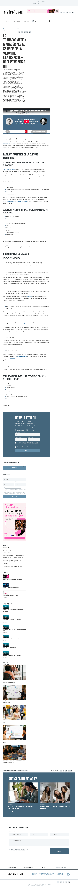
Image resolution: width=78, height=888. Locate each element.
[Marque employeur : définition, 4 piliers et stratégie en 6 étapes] (14, 712)
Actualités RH (7, 21)
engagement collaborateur (10, 201)
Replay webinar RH (7, 30)
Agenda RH (37, 21)
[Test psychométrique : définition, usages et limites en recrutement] (14, 732)
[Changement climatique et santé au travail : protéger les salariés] (6, 617)
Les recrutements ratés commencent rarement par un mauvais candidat (13, 562)
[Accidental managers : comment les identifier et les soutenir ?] (23, 792)
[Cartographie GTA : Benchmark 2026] (6, 593)
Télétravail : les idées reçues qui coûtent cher (13, 639)
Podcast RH (62, 21)
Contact (43, 3)
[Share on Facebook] (19, 32)
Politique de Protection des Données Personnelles (46, 874)
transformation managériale (20, 323)
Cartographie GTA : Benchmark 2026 (10, 595)
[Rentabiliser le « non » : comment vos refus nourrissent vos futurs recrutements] (6, 653)
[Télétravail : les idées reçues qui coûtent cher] (6, 636)
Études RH (26, 21)
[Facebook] (61, 12)
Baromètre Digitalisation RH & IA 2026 (11, 587)
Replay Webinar (54, 21)
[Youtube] (73, 12)
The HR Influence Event (16, 566)
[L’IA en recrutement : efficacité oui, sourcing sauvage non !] (6, 627)
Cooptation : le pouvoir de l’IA (9, 647)
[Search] (73, 21)
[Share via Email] (30, 32)
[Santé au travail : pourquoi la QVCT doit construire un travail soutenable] (14, 692)
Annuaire (44, 21)
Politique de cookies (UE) (60, 874)
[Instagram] (67, 12)
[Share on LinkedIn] (27, 32)
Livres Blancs (17, 21)
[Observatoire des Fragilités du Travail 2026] (6, 577)
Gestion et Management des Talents (12, 28)
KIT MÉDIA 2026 (36, 3)
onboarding (12, 358)
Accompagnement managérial (10, 770)
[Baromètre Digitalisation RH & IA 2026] (6, 585)
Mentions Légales (34, 874)
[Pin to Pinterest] (25, 32)
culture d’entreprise (22, 356)
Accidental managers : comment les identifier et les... (21, 807)
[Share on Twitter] (22, 32)
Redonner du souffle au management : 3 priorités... (55, 807)
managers (29, 296)
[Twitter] (64, 12)
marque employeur (22, 201)
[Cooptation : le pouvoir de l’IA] (6, 645)
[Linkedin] (70, 12)
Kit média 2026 (68, 874)
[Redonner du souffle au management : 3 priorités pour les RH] (55, 792)
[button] (9, 811)
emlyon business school (23, 770)
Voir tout (5, 547)
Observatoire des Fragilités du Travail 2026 (12, 579)
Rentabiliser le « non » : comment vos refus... (12, 655)
